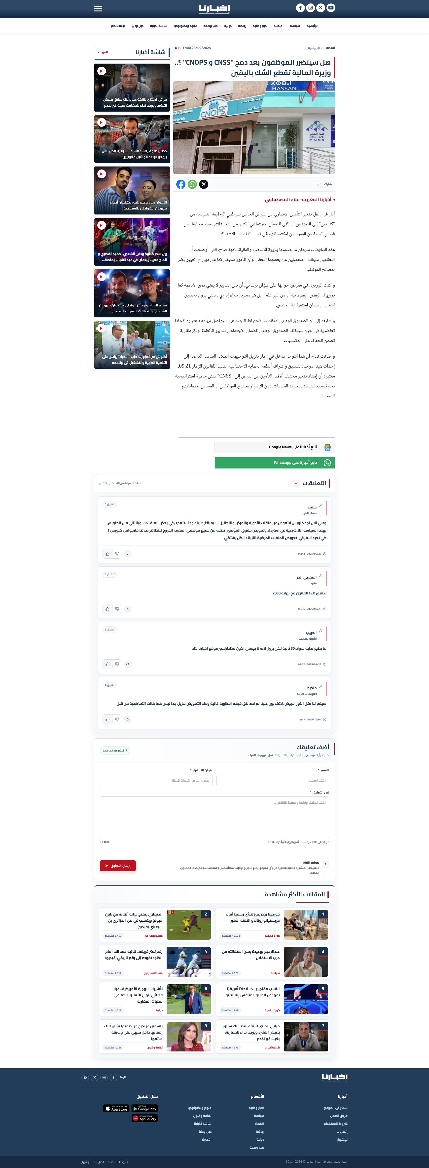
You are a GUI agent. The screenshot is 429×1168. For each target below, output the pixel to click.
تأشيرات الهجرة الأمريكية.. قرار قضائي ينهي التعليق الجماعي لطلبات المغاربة (138, 995)
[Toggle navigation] (98, 8)
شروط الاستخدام (336, 1123)
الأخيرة (207, 1139)
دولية (228, 26)
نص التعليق (319, 792)
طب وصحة (210, 26)
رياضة (242, 26)
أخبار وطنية (260, 26)
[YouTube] (85, 1077)
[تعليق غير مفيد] (117, 553)
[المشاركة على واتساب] (192, 184)
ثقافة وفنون (202, 1116)
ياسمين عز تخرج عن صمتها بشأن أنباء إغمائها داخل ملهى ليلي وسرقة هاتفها (133, 1032)
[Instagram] (104, 1077)
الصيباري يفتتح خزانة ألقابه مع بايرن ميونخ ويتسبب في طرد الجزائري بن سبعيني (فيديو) (134, 920)
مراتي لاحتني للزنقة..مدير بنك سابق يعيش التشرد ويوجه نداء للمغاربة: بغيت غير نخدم (251, 1032)
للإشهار (342, 1139)
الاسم (323, 770)
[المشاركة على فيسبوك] (180, 184)
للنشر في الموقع (336, 1108)
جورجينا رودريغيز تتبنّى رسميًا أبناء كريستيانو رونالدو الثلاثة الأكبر (253, 917)
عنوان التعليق (201, 770)
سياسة (295, 26)
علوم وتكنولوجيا (185, 26)
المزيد (103, 52)
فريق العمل (339, 1116)
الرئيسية (312, 26)
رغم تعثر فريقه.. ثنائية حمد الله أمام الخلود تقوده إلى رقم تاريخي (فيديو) (134, 954)
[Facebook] (113, 1077)
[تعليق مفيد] (107, 553)
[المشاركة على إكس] (203, 184)
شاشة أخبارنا (158, 26)
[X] (94, 1077)
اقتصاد (279, 26)
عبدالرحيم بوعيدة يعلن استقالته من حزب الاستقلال (251, 954)
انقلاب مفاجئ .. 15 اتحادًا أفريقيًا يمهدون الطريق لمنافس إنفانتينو (253, 992)
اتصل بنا (99, 1162)
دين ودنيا (137, 26)
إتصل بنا (342, 1131)
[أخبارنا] (335, 1077)
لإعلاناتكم (118, 26)
